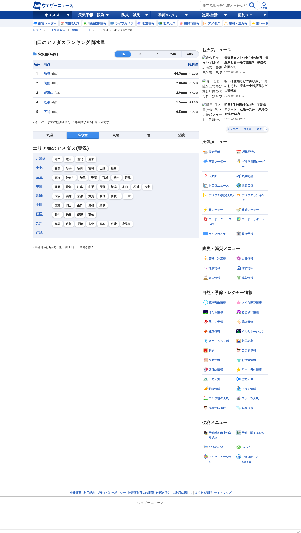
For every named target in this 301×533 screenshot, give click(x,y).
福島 (114, 168)
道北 (80, 159)
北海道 (41, 159)
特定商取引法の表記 (141, 492)
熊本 (102, 223)
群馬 (128, 177)
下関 (47, 112)
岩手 (69, 168)
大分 (91, 223)
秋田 (80, 168)
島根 (91, 205)
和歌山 (115, 196)
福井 (147, 187)
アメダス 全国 (57, 30)
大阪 (57, 196)
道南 (69, 159)
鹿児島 (126, 223)
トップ (37, 30)
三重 (128, 196)
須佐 (47, 83)
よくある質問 (203, 492)
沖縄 (39, 232)
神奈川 (70, 177)
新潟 (114, 187)
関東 (39, 177)
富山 (125, 187)
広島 (57, 205)
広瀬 (47, 102)
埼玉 (83, 177)
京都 (80, 196)
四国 (39, 214)
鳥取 (102, 205)
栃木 (116, 177)
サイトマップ (222, 492)
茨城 (105, 177)
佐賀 (69, 223)
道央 (57, 159)
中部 (39, 186)
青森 (57, 168)
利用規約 (89, 492)
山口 (87, 30)
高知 (91, 214)
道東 (91, 159)
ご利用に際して (183, 492)
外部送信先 (163, 492)
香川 (57, 214)
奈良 (102, 196)
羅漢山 (49, 93)
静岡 (57, 187)
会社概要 (75, 492)
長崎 (80, 223)
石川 (136, 187)
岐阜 (80, 187)
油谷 (47, 73)
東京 (57, 177)
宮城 (91, 168)
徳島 (69, 214)
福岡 (57, 223)
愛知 (69, 187)
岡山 (69, 205)
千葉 (94, 177)
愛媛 (80, 214)
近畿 (39, 196)
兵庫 (69, 196)
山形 (102, 168)
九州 (39, 223)
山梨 (91, 187)
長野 (102, 187)
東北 (39, 168)
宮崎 (114, 223)
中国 (75, 30)
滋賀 (91, 196)
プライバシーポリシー (111, 492)
